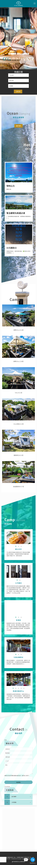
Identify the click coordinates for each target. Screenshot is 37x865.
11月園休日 (11, 247)
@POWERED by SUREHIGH (18, 861)
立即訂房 (18, 91)
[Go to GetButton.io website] (33, 863)
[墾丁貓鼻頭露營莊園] (18, 3)
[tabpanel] (18, 537)
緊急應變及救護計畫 (15, 213)
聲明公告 (10, 185)
